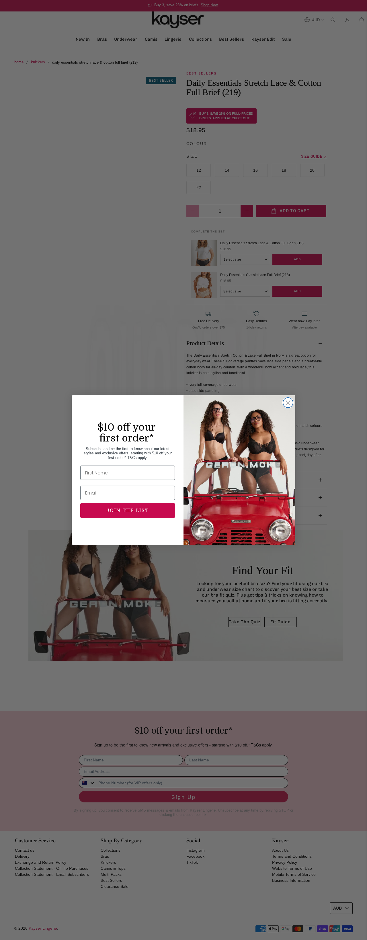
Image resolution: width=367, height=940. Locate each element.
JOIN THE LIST (127, 510)
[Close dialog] (288, 403)
